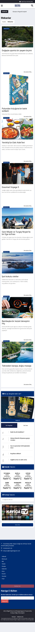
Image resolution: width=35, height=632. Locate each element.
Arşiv (3, 578)
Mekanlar (10, 22)
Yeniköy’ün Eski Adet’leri (13, 142)
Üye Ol (23, 1)
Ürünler (4, 566)
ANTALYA (28, 485)
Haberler (4, 569)
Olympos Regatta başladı (20, 11)
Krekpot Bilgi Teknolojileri (17, 613)
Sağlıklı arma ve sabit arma (18, 460)
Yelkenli (4, 556)
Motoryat (4, 559)
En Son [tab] (26, 425)
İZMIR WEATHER (7, 485)
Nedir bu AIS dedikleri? (17, 432)
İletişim (14, 617)
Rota (3, 571)
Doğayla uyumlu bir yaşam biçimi (17, 50)
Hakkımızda (20, 617)
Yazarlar (4, 576)
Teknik (3, 564)
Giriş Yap (30, 1)
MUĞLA (17, 476)
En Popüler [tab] (9, 425)
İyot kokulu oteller (10, 276)
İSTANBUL (7, 476)
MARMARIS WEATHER (17, 485)
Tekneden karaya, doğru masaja (16, 366)
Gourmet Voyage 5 (10, 187)
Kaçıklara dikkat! (15, 453)
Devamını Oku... (28, 384)
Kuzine (4, 22)
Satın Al (17, 420)
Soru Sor (17, 525)
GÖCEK (28, 476)
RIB (3, 561)
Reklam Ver (17, 586)
